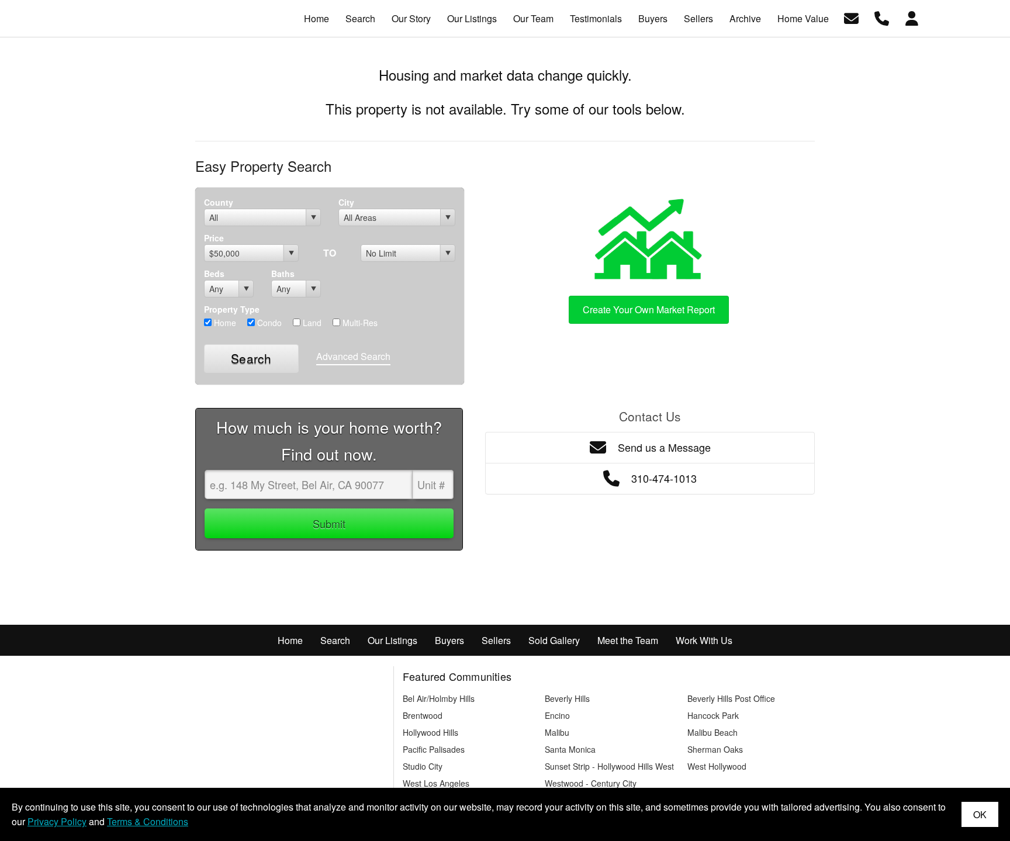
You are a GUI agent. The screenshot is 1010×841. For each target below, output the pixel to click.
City (346, 202)
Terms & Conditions (147, 821)
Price (214, 238)
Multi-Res (359, 322)
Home (224, 322)
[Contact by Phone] (881, 17)
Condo (268, 322)
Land (310, 322)
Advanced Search (353, 356)
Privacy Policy (57, 821)
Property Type (232, 309)
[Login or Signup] (911, 17)
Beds (214, 273)
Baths (283, 273)
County (218, 202)
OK (980, 814)
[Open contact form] (851, 17)
